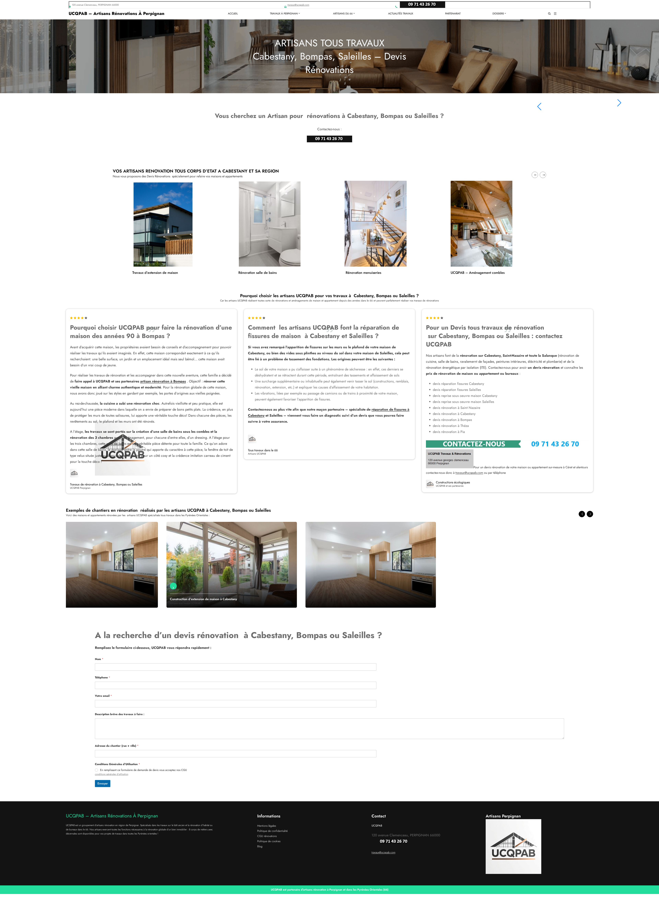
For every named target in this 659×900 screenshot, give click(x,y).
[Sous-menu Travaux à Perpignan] (299, 13)
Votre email (103, 695)
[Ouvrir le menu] (555, 14)
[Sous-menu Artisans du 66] (354, 13)
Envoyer (102, 783)
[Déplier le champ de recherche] (549, 13)
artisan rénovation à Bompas (163, 381)
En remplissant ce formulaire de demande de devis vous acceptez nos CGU (143, 770)
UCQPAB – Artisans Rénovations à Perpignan (116, 13)
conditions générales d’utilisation (111, 774)
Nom (99, 659)
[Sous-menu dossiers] (505, 13)
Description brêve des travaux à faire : (119, 714)
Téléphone (102, 677)
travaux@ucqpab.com (298, 5)
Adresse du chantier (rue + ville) (116, 745)
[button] (582, 514)
